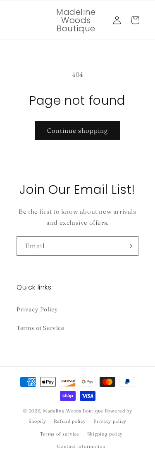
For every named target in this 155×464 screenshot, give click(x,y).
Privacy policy (109, 421)
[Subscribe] (129, 246)
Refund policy (70, 421)
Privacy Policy (37, 309)
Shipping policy (105, 434)
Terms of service (59, 434)
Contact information (81, 446)
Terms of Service (40, 328)
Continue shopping (77, 130)
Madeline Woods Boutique (73, 411)
